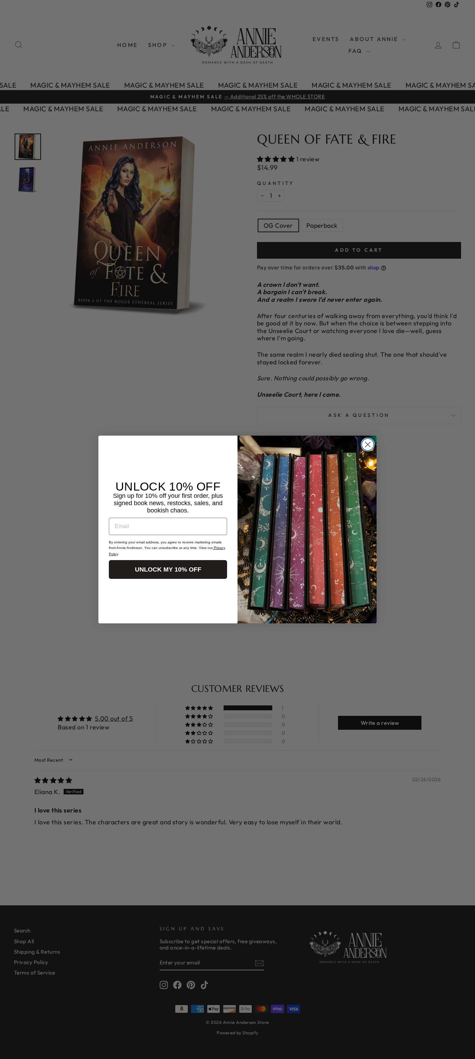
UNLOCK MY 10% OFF (168, 569)
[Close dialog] (368, 444)
